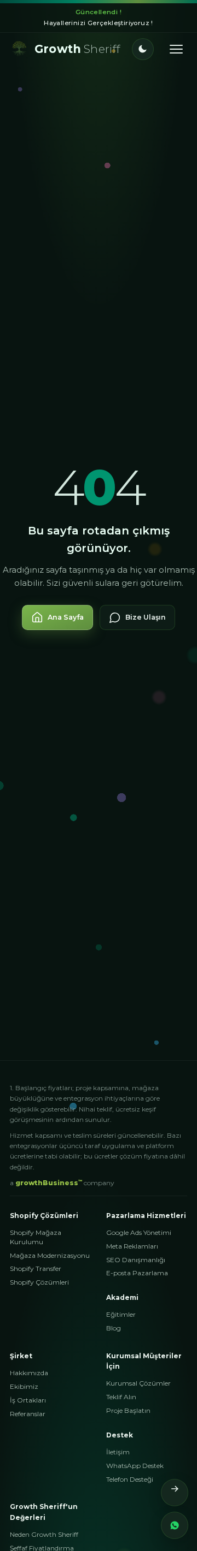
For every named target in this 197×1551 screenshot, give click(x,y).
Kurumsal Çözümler (138, 1383)
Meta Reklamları (132, 1246)
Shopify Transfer (35, 1268)
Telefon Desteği (129, 1479)
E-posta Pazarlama (137, 1273)
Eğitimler (121, 1314)
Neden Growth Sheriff (44, 1534)
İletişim (118, 1452)
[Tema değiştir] (143, 49)
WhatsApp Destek (135, 1465)
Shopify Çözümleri (39, 1282)
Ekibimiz (24, 1386)
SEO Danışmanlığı (135, 1260)
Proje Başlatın (128, 1410)
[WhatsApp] (174, 1525)
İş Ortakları (28, 1400)
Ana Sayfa (66, 617)
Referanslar (27, 1414)
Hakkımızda (29, 1373)
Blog (113, 1328)
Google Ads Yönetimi (138, 1232)
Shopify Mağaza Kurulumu (35, 1237)
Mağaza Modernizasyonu (50, 1255)
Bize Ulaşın (145, 617)
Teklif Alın (121, 1397)
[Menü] (176, 49)
